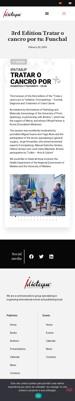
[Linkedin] (51, 256)
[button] (47, 13)
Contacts (15, 373)
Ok (38, 395)
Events (50, 333)
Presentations (17, 349)
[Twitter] (41, 256)
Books (13, 333)
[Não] (69, 389)
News (13, 365)
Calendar (15, 357)
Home (13, 325)
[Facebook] (31, 256)
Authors (14, 341)
